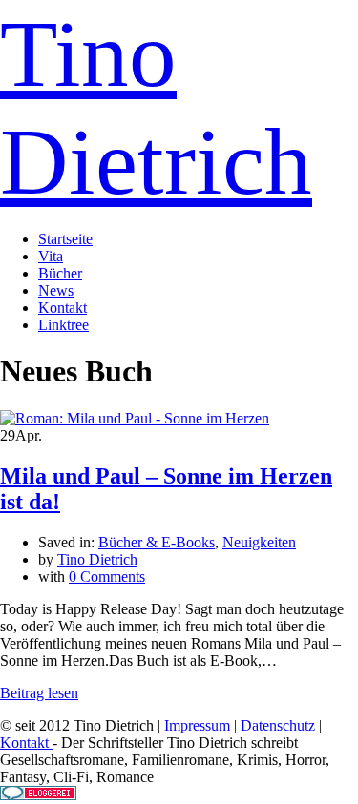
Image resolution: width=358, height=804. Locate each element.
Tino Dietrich (97, 559)
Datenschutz (280, 725)
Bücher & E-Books (156, 542)
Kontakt (62, 307)
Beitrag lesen (39, 693)
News (56, 290)
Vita (50, 256)
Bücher (60, 273)
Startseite (65, 239)
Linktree (63, 325)
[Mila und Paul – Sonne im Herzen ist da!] (134, 418)
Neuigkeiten (259, 542)
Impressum (199, 725)
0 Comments (107, 576)
